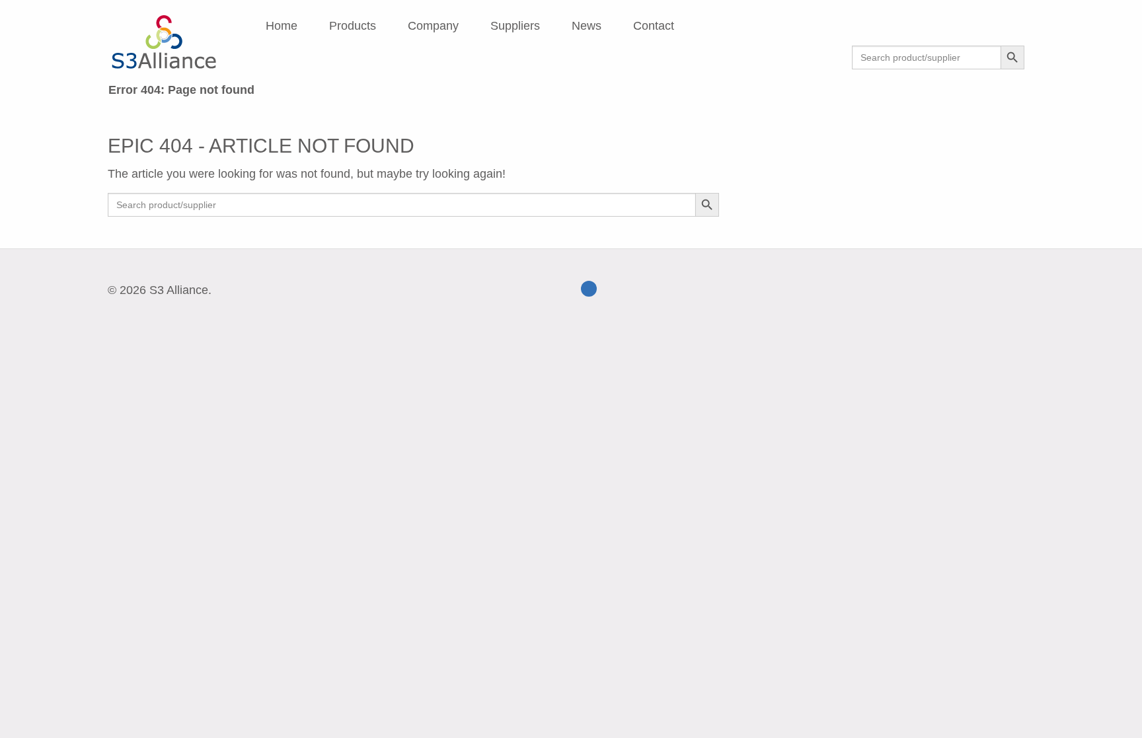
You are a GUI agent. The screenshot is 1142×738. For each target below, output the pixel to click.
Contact (653, 25)
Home (281, 25)
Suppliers (515, 25)
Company (433, 25)
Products (352, 25)
